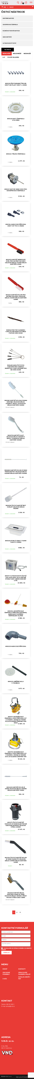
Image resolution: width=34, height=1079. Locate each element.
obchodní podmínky (6, 973)
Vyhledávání (18, 2)
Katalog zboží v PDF (24, 977)
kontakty (22, 969)
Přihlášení (22, 2)
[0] (26, 2)
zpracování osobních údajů (24, 973)
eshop (12, 7)
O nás (5, 978)
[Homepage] (4, 3)
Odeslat (6, 952)
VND (4, 7)
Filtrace (7, 49)
